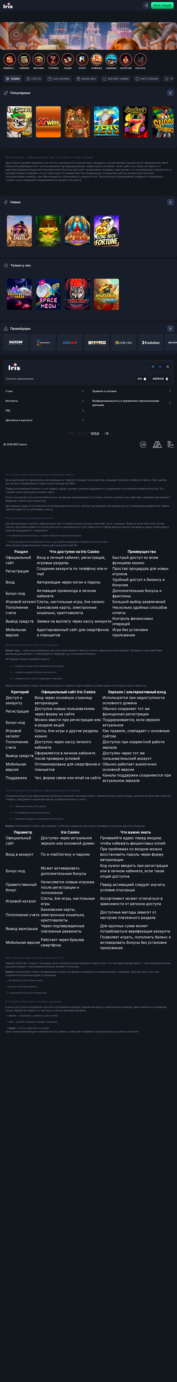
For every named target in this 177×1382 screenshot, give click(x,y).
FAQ (8, 410)
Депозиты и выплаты (19, 420)
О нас (9, 391)
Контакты (12, 400)
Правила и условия (104, 391)
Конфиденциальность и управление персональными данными (125, 402)
